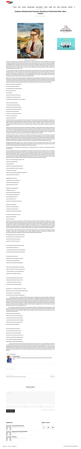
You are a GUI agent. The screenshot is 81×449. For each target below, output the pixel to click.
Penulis (9, 446)
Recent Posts (13, 354)
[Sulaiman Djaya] (9, 362)
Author (8, 354)
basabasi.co (14, 446)
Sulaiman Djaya (16, 356)
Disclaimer (5, 446)
